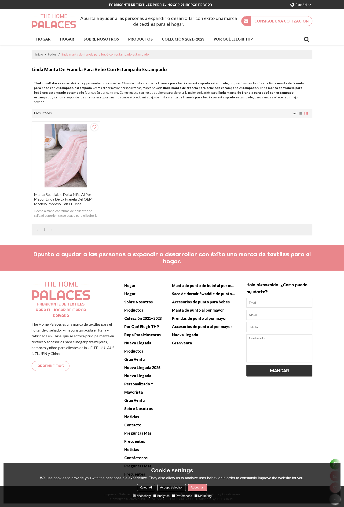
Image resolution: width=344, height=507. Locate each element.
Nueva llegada (137, 343)
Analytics (163, 496)
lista (300, 113)
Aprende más (50, 366)
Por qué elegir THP (233, 39)
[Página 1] (37, 229)
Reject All (146, 487)
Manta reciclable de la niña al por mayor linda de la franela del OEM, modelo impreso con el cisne (63, 199)
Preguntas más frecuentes (137, 437)
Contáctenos (136, 457)
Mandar (279, 370)
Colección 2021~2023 (183, 39)
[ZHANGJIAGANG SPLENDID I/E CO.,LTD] (54, 21)
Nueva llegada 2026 (142, 367)
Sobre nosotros (101, 39)
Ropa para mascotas (142, 334)
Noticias (131, 416)
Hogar (43, 39)
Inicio (39, 54)
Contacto (132, 425)
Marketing (205, 496)
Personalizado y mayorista (138, 388)
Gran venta (134, 359)
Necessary (143, 496)
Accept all (197, 487)
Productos (140, 39)
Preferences (184, 496)
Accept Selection (171, 487)
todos (52, 54)
